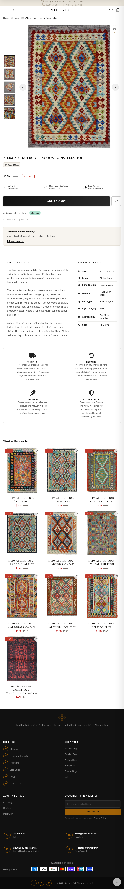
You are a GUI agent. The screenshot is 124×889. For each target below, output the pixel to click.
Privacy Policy (100, 818)
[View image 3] (9, 87)
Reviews (7, 808)
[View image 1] (9, 61)
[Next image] (115, 87)
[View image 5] (9, 113)
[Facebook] (34, 883)
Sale (67, 776)
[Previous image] (22, 87)
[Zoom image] (114, 29)
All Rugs (15, 18)
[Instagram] (41, 883)
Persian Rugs (71, 754)
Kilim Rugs (70, 765)
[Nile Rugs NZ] (62, 10)
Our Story (7, 802)
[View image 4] (9, 100)
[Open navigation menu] (6, 10)
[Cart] (118, 10)
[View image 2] (9, 74)
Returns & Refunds (19, 755)
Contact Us (15, 783)
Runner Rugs (71, 771)
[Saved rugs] (111, 10)
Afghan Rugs (71, 759)
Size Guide (15, 769)
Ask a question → (15, 241)
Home (6, 18)
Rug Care (14, 762)
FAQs (12, 776)
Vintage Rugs (71, 748)
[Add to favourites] (116, 201)
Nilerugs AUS (10, 869)
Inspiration (8, 813)
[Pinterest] (49, 883)
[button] (62, 3)
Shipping (14, 748)
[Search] (12, 10)
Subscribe (93, 812)
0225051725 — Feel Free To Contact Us (64, 2)
